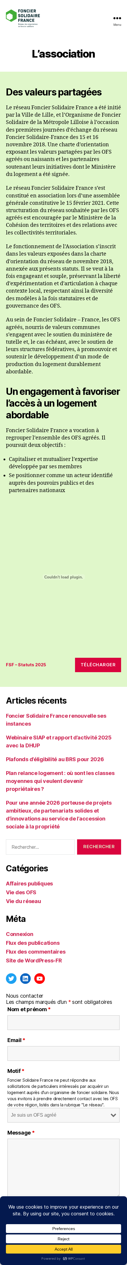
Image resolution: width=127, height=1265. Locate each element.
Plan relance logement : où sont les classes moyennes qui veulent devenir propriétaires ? (60, 781)
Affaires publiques (29, 883)
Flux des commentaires (35, 952)
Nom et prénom (29, 1009)
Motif (16, 1071)
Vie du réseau (23, 901)
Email (16, 1040)
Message (21, 1133)
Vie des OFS (21, 892)
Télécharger (98, 664)
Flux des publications (32, 943)
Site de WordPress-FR (34, 960)
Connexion (19, 934)
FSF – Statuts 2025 (26, 664)
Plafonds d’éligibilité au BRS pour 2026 (55, 759)
